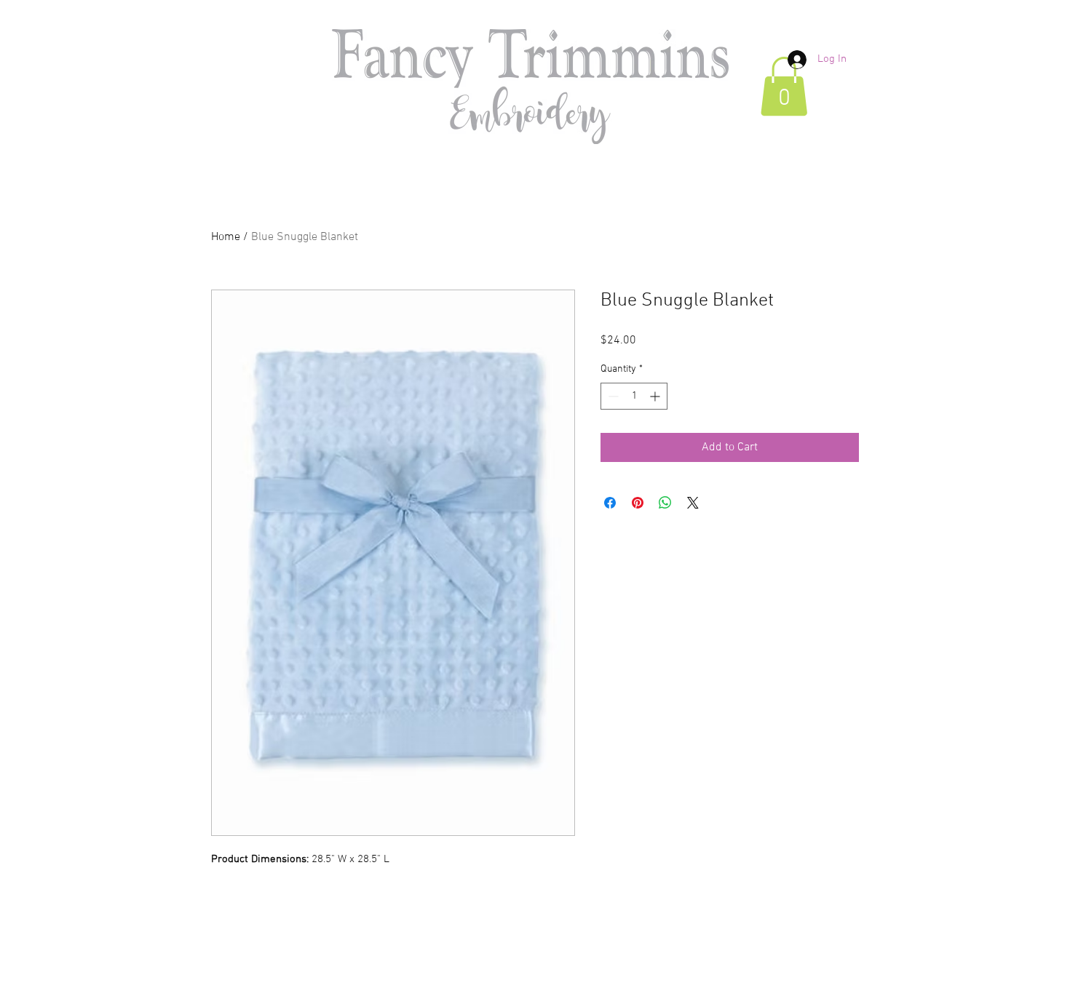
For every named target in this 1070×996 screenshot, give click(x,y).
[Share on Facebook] (610, 502)
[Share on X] (693, 502)
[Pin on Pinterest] (637, 502)
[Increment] (656, 396)
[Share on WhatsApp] (665, 502)
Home (225, 237)
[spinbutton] (634, 396)
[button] (784, 86)
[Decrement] (612, 396)
